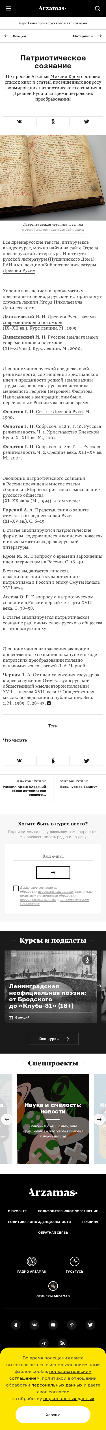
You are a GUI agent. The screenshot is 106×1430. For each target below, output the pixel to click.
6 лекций (22, 1017)
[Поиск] (97, 8)
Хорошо (53, 1414)
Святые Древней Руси (59, 412)
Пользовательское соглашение (68, 1211)
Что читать (15, 740)
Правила (90, 1222)
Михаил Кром (65, 76)
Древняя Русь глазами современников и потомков (49, 319)
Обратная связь (53, 1233)
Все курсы (49, 1038)
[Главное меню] (8, 8)
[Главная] (53, 1192)
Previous (6, 1119)
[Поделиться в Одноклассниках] (53, 121)
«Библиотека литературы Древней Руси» (49, 267)
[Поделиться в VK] (19, 121)
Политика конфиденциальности (39, 1222)
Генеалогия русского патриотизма (53, 23)
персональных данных (57, 1385)
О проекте (17, 1211)
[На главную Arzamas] (53, 8)
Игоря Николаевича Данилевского (42, 305)
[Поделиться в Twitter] (86, 121)
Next (99, 985)
